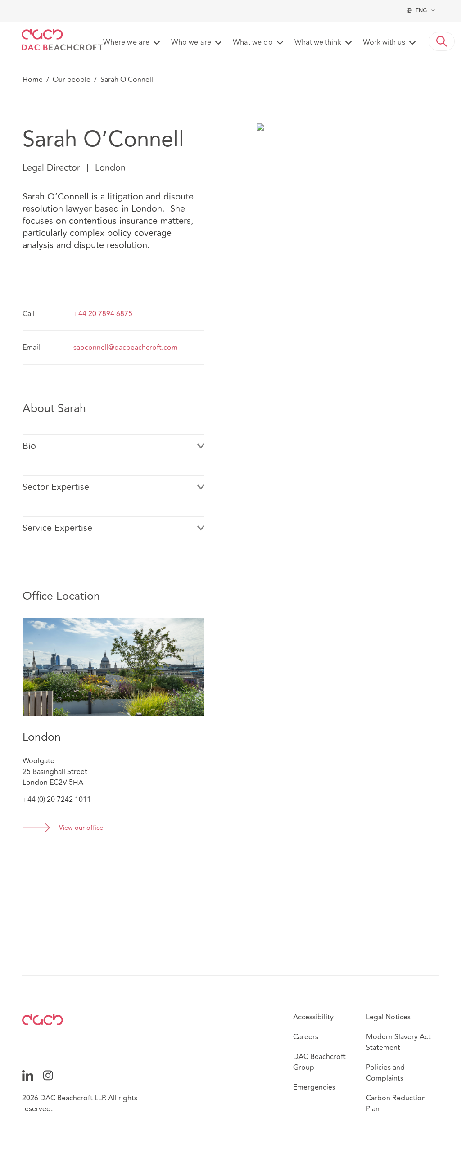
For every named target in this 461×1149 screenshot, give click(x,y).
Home (33, 79)
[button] (442, 41)
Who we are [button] (191, 42)
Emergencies (314, 1087)
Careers (305, 1036)
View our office (81, 828)
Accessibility (313, 1017)
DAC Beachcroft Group (319, 1062)
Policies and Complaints (385, 1073)
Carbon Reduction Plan (396, 1103)
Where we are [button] (126, 42)
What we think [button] (317, 42)
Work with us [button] (384, 42)
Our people (71, 79)
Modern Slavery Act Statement (398, 1042)
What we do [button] (253, 42)
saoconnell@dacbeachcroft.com (125, 347)
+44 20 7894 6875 (102, 313)
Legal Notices (388, 1017)
